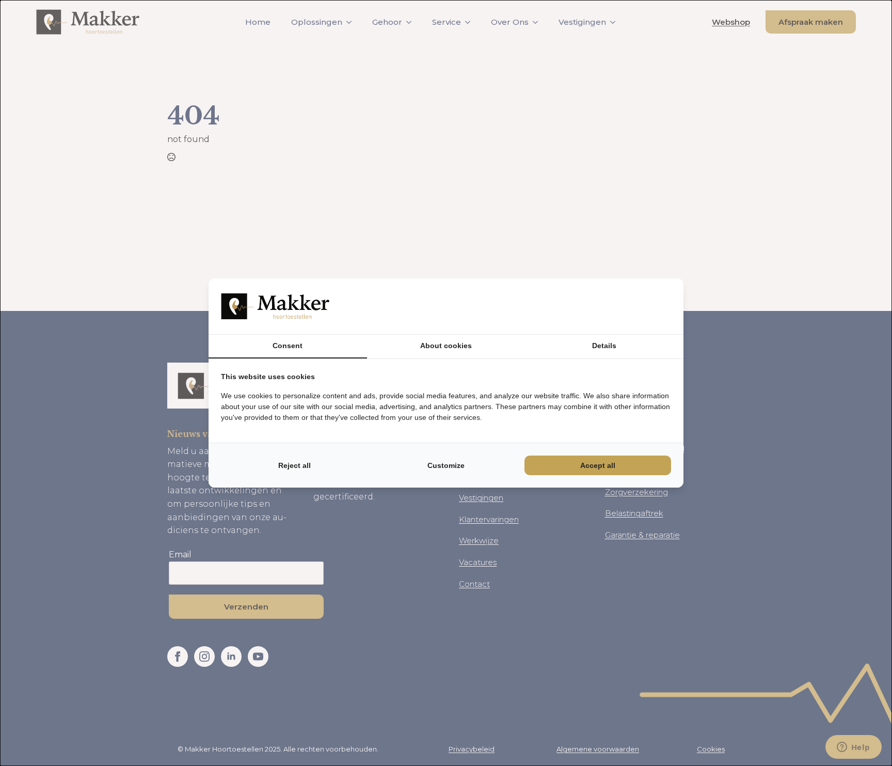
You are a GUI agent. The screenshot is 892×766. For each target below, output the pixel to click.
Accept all (597, 465)
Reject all (294, 465)
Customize (446, 465)
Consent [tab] (287, 345)
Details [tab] (604, 345)
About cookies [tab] (446, 345)
